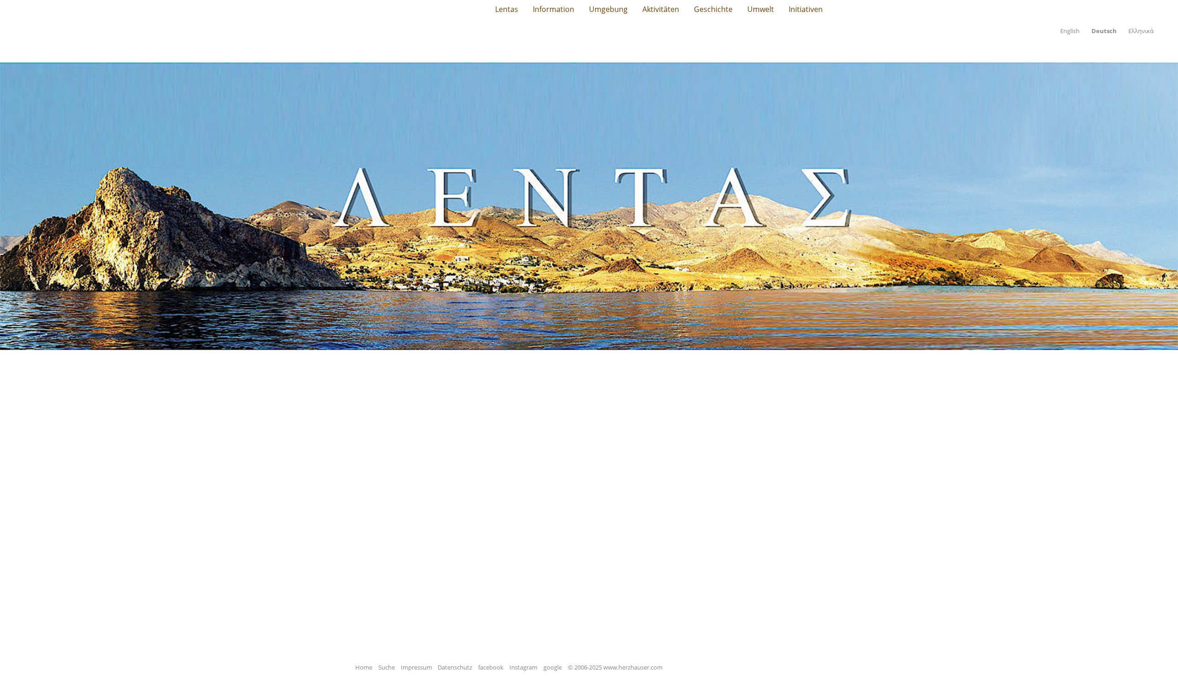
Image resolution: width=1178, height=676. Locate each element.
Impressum (416, 667)
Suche (386, 667)
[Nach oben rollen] (1158, 656)
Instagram (523, 667)
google (552, 667)
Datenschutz (455, 667)
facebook (490, 667)
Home (363, 667)
